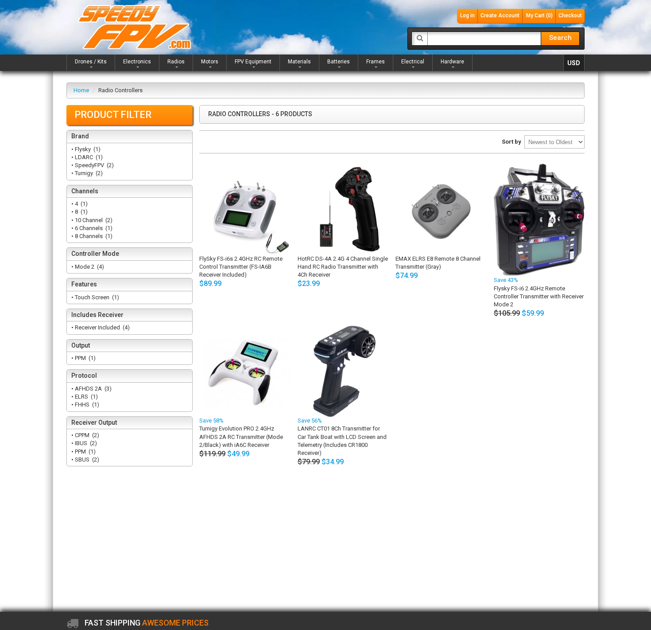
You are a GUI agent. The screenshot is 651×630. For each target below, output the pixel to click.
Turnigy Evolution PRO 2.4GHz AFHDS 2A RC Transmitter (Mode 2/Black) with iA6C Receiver (241, 436)
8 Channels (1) (93, 236)
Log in (467, 15)
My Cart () (539, 15)
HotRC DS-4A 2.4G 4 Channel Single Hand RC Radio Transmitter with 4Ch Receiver (343, 266)
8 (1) (81, 211)
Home (81, 90)
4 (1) (81, 203)
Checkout (570, 15)
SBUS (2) (86, 459)
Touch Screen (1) (96, 297)
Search (560, 38)
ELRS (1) (86, 396)
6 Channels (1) (93, 228)
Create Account (499, 15)
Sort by (511, 141)
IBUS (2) (85, 443)
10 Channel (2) (93, 220)
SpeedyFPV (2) (94, 165)
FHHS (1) (86, 404)
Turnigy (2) (88, 173)
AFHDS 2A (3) (93, 388)
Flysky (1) (87, 149)
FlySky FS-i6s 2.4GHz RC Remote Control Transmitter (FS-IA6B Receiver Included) (241, 266)
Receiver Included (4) (102, 327)
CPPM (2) (86, 435)
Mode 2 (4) (89, 266)
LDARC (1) (88, 157)
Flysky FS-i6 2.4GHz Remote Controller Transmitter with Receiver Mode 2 (539, 296)
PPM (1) (85, 358)
